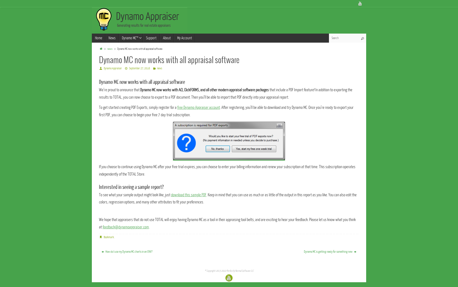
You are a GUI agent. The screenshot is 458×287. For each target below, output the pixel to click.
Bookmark (109, 237)
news (109, 48)
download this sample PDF (188, 195)
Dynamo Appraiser (113, 68)
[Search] (362, 39)
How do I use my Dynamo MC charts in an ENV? (128, 251)
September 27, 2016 (139, 68)
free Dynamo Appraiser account (198, 107)
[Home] (101, 48)
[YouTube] (360, 3)
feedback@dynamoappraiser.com (126, 227)
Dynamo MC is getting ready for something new (328, 251)
